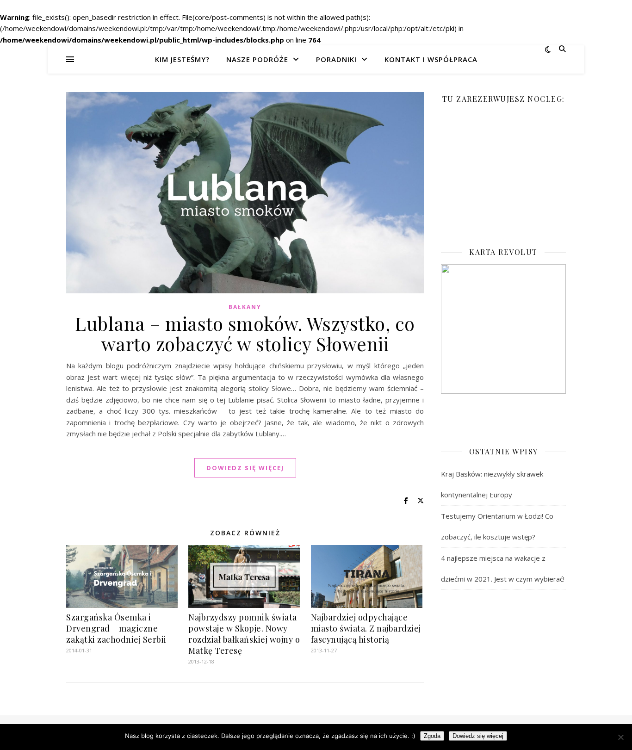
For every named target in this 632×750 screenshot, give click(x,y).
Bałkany (245, 307)
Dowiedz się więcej (477, 735)
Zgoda (432, 735)
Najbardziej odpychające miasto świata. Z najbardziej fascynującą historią (366, 628)
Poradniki (336, 59)
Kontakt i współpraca (430, 59)
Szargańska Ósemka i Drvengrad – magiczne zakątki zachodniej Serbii (116, 628)
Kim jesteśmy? (182, 59)
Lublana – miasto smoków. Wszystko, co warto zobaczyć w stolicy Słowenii (245, 333)
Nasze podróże (257, 59)
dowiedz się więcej (245, 468)
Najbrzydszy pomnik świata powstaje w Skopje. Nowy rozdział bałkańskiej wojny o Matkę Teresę (244, 634)
